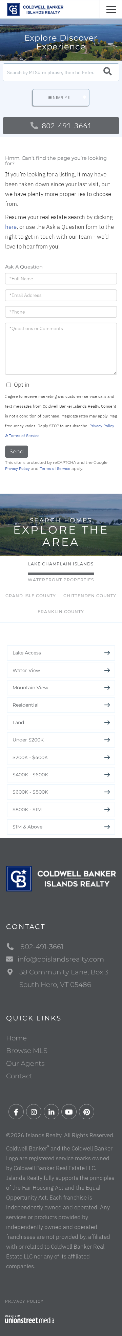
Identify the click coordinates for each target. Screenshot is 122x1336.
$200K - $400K (30, 757)
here (11, 227)
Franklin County (61, 611)
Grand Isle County (30, 595)
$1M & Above (27, 827)
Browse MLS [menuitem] (26, 1051)
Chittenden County (89, 595)
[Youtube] (69, 1112)
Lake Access (27, 653)
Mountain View (30, 688)
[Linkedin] (51, 1112)
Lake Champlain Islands (61, 563)
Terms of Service (55, 468)
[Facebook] (16, 1112)
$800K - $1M (27, 809)
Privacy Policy (17, 468)
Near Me (61, 97)
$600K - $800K (30, 792)
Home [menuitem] (16, 1038)
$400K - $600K (30, 775)
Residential (26, 705)
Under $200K (28, 740)
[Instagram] (33, 1112)
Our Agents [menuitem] (25, 1063)
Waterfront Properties (61, 579)
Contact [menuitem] (19, 1076)
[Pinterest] (86, 1112)
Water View (26, 670)
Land (18, 722)
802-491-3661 (66, 125)
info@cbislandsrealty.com (61, 959)
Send (16, 451)
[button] (107, 72)
